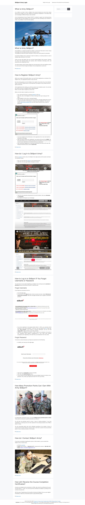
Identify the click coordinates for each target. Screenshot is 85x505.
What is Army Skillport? (24, 9)
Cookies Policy (46, 501)
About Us (36, 501)
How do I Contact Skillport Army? (28, 438)
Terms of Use (40, 501)
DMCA (50, 501)
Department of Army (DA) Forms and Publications (60, 2)
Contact (59, 501)
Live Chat (23, 445)
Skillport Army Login (21, 2)
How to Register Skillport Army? (28, 75)
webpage (34, 94)
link (39, 94)
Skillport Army (18, 68)
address (29, 160)
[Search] (68, 9)
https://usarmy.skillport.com (25, 102)
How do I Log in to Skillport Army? (28, 154)
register (20, 156)
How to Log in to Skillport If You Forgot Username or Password (30, 280)
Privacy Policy (54, 501)
